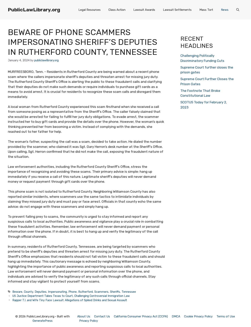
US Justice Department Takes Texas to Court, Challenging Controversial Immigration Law (71, 296)
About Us (83, 316)
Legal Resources (89, 10)
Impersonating (57, 292)
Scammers (101, 292)
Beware (17, 292)
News (224, 10)
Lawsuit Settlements (177, 10)
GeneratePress (43, 320)
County (28, 292)
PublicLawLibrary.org (34, 10)
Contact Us (102, 316)
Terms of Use (225, 316)
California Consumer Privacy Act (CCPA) (141, 316)
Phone (72, 292)
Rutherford (85, 292)
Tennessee (129, 292)
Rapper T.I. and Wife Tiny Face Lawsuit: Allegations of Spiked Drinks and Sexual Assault (69, 300)
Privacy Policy (88, 320)
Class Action (117, 10)
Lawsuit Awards (144, 10)
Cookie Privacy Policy (198, 316)
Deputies (40, 292)
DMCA (176, 316)
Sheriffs (115, 292)
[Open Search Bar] (237, 10)
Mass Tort (206, 10)
